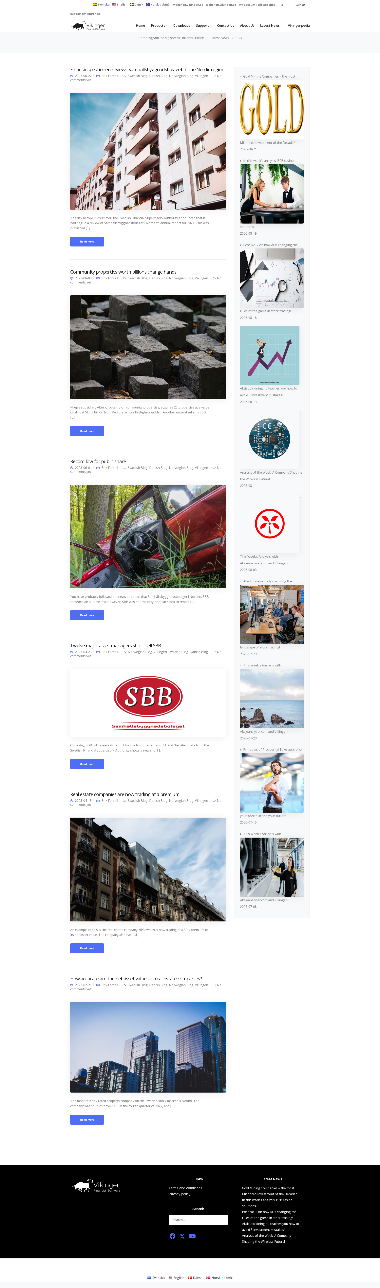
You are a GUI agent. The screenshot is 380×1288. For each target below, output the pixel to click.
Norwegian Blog (181, 76)
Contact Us (225, 25)
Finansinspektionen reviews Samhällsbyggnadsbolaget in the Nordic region (147, 69)
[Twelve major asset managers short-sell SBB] (148, 702)
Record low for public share (98, 461)
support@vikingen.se (85, 14)
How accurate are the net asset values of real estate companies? (136, 978)
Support (202, 25)
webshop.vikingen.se (188, 5)
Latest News (270, 25)
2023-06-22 (83, 76)
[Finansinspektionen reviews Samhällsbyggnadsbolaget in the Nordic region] (148, 151)
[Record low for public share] (148, 536)
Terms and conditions (185, 1188)
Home (140, 25)
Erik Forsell (110, 76)
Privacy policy (179, 1194)
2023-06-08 (83, 278)
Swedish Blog (138, 76)
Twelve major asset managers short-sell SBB (115, 645)
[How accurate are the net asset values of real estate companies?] (148, 1047)
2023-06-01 (83, 467)
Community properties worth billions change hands (123, 271)
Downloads (181, 25)
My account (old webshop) (257, 5)
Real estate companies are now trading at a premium (125, 794)
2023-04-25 (83, 652)
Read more (87, 241)
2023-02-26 (83, 985)
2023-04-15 (83, 800)
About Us (247, 25)
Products (158, 25)
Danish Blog (158, 76)
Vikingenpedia (299, 25)
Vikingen (201, 76)
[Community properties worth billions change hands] (148, 347)
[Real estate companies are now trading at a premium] (148, 869)
